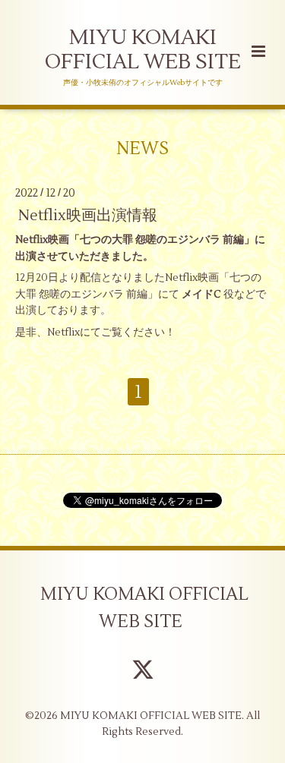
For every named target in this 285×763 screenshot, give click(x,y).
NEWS (142, 148)
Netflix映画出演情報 (87, 215)
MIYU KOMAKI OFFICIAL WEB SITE (143, 49)
